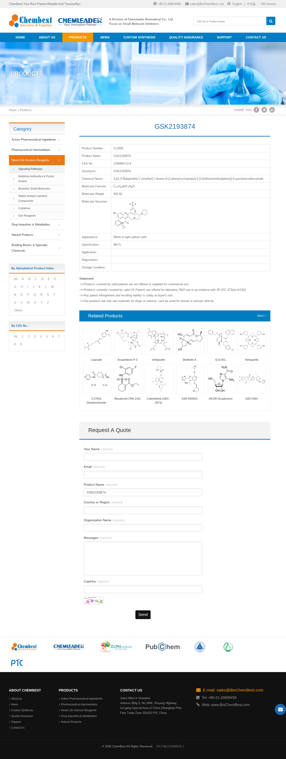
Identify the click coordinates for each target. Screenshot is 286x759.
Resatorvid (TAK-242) (127, 398)
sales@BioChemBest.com (207, 4)
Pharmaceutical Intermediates (31, 150)
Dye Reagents (27, 215)
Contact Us (256, 37)
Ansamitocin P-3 (127, 359)
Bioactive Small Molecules (34, 188)
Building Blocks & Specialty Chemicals (30, 247)
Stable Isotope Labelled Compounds (32, 198)
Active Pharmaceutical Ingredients (34, 139)
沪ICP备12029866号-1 (170, 746)
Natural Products (22, 234)
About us (47, 37)
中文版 (251, 4)
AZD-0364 (251, 398)
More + (261, 315)
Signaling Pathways (30, 169)
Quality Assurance (186, 37)
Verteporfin (158, 359)
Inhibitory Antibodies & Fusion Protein (36, 179)
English (237, 4)
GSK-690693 (190, 398)
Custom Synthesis (139, 37)
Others (18, 310)
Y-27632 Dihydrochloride (96, 400)
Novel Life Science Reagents (30, 160)
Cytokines (24, 208)
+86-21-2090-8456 (169, 4)
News (104, 37)
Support (224, 37)
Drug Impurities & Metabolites (31, 224)
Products (77, 37)
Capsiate (96, 359)
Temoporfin (252, 359)
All (15, 279)
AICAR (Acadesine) (220, 398)
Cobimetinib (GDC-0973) (158, 400)
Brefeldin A (189, 359)
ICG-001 (220, 359)
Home (20, 37)
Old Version (268, 4)
